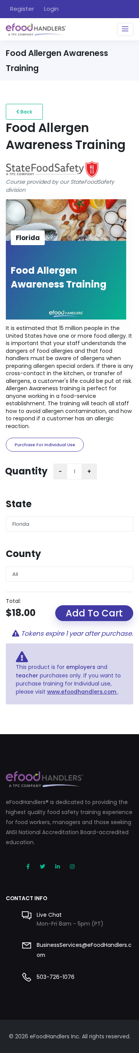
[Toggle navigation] (125, 29)
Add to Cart (94, 613)
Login (51, 9)
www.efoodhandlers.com (82, 692)
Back (25, 111)
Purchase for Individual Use (45, 445)
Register (22, 9)
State (19, 504)
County (23, 553)
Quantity (26, 471)
